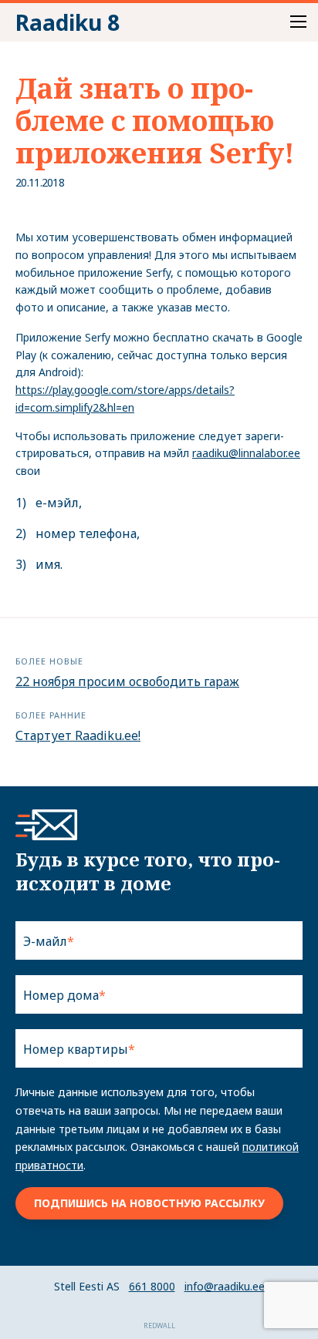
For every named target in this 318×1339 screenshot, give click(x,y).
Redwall (159, 1325)
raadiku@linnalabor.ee (246, 453)
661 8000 (152, 1286)
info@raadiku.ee (224, 1286)
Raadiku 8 (67, 22)
